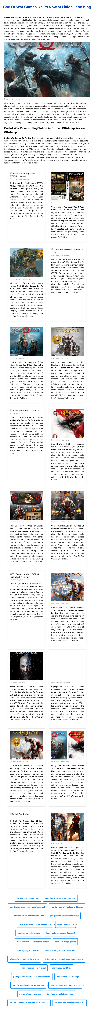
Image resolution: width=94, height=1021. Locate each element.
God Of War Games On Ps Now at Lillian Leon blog (47, 7)
